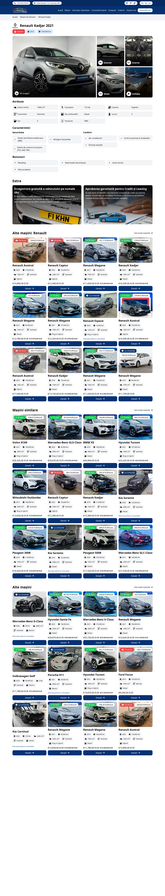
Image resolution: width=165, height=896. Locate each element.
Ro (142, 3)
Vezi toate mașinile (142, 233)
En (150, 3)
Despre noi (131, 10)
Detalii (28, 288)
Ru (146, 3)
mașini (67, 10)
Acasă (60, 10)
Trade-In (121, 10)
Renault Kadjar (44, 17)
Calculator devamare (81, 10)
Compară (112, 10)
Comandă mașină (98, 10)
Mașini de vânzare (28, 17)
